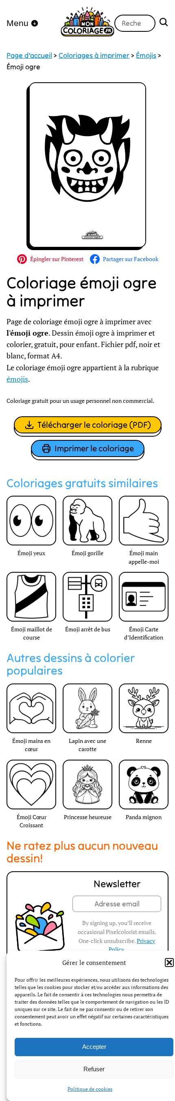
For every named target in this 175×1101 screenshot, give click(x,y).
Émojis (146, 55)
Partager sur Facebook (130, 259)
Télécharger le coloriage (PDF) (94, 424)
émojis (17, 379)
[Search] (163, 23)
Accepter (94, 1046)
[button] (169, 962)
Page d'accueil (29, 55)
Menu (17, 23)
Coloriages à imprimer (94, 55)
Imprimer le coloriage (94, 448)
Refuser (94, 1069)
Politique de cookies (90, 1089)
